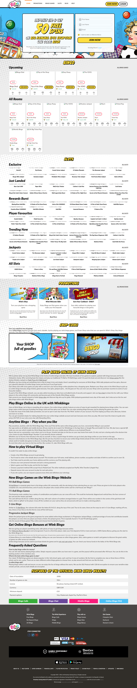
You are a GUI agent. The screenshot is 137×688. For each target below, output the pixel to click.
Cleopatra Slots (108, 617)
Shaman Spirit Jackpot (118, 259)
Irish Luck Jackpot (38, 259)
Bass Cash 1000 (18, 186)
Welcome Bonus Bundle (20, 531)
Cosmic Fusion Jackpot (58, 170)
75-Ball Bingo (20, 507)
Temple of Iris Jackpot (18, 259)
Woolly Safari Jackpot (119, 253)
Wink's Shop (23, 302)
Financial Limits (49, 668)
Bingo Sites (81, 620)
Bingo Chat (53, 601)
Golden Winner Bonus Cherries (38, 193)
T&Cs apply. (63, 48)
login (123, 4)
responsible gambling (66, 682)
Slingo (54, 620)
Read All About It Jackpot (99, 253)
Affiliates (111, 668)
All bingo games (122, 67)
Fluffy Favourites (38, 219)
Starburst (106, 620)
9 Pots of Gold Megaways (78, 269)
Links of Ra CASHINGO (58, 204)
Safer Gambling (36, 668)
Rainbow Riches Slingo (38, 276)
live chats (102, 393)
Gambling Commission (80, 679)
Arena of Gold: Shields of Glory (98, 269)
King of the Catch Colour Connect (18, 193)
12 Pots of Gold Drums (58, 224)
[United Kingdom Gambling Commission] (55, 643)
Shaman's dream (108, 623)
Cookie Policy (86, 668)
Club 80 (18, 170)
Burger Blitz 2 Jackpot (78, 253)
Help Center (25, 668)
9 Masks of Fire (98, 209)
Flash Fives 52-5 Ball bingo (37, 380)
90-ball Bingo (13, 485)
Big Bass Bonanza (79, 219)
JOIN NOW (94, 40)
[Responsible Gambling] (57, 652)
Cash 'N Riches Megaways (118, 269)
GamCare (80, 682)
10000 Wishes (18, 269)
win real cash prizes (65, 541)
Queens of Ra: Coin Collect (118, 224)
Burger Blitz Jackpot (18, 176)
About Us (16, 668)
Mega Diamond (78, 276)
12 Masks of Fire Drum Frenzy (38, 204)
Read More (23, 317)
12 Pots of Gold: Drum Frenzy (98, 204)
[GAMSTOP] (68, 643)
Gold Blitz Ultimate (38, 209)
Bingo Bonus (81, 623)
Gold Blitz (58, 209)
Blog (66, 3)
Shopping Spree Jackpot (98, 259)
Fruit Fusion (38, 170)
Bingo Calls (23, 601)
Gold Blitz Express (119, 204)
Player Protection (62, 668)
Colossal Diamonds (118, 276)
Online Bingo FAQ (114, 601)
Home (28, 3)
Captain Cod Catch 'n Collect (99, 219)
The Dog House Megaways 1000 (99, 235)
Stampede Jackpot (78, 259)
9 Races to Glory (38, 269)
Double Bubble (18, 219)
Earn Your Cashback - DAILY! (83, 302)
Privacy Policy (75, 668)
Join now (24, 87)
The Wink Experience (59, 614)
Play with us (81, 614)
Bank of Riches (118, 176)
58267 (101, 679)
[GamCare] (88, 651)
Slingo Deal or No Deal (58, 276)
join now (112, 4)
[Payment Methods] (68, 638)
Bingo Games (50, 3)
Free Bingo (30, 617)
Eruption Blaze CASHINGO (18, 209)
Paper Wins (38, 186)
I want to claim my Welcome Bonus (91, 34)
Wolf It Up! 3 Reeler (58, 186)
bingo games (114, 378)
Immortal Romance (78, 209)
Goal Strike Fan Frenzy (118, 241)
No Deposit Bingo (32, 620)
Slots (60, 3)
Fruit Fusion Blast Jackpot (98, 176)
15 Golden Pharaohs (78, 170)
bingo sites (42, 397)
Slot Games (106, 614)
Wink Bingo (30, 614)
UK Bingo (30, 623)
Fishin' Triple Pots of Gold (18, 224)
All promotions (122, 286)
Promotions (37, 3)
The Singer (119, 170)
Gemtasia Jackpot (38, 176)
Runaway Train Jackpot (78, 176)
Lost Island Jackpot (58, 259)
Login (100, 47)
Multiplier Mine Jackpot (58, 176)
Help (73, 3)
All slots (125, 164)
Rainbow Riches (98, 241)
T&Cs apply (18, 313)
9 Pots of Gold (58, 219)
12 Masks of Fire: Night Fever (78, 193)
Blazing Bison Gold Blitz (18, 204)
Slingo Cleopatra (18, 276)
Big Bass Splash (118, 219)
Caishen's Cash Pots (78, 186)
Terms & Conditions (99, 668)
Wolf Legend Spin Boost (58, 193)
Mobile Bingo (84, 601)
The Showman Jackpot (98, 170)
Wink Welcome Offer (53, 302)
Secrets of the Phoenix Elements (99, 193)
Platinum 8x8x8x (98, 276)
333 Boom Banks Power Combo (78, 204)
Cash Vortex (118, 186)
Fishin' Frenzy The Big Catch (58, 241)
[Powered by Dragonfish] (81, 643)
